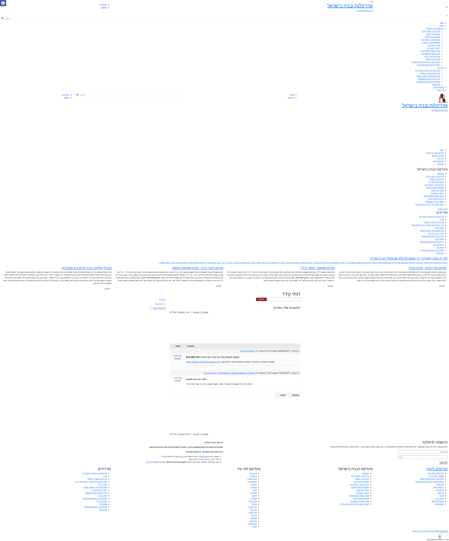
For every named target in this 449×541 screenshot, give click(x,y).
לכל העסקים (443, 209)
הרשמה (104, 7)
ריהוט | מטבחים (433, 48)
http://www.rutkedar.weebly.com (203, 361)
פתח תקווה (252, 479)
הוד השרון (253, 507)
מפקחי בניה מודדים (432, 37)
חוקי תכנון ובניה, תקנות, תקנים (428, 76)
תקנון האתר (439, 504)
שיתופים (440, 164)
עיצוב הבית (439, 239)
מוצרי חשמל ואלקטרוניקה (430, 51)
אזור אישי (440, 484)
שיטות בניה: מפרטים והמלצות (428, 81)
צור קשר (440, 90)
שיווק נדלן (440, 247)
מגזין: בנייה (439, 498)
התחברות (103, 4)
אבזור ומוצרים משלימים (431, 53)
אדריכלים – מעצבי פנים (431, 31)
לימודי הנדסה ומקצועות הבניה (428, 65)
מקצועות (440, 173)
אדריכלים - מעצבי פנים (435, 176)
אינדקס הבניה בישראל (435, 28)
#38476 (295, 351)
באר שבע (253, 512)
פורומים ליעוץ (438, 87)
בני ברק (254, 509)
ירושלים (254, 476)
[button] (3, 3)
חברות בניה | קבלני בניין (430, 39)
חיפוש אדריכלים (247, 350)
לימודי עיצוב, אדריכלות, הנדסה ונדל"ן (425, 62)
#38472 (295, 373)
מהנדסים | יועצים (433, 34)
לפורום (442, 286)
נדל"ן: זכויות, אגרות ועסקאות (429, 79)
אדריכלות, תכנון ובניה (435, 473)
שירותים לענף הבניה (432, 56)
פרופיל (162, 299)
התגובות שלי (159, 308)
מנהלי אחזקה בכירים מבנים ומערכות (429, 481)
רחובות (254, 484)
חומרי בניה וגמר (433, 45)
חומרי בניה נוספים (433, 59)
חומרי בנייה (439, 228)
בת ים (254, 515)
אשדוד (254, 498)
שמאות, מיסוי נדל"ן (436, 476)
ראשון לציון (252, 481)
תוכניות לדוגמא (438, 155)
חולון (255, 490)
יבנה (255, 526)
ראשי (442, 23)
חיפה (255, 495)
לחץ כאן (207, 459)
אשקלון (254, 518)
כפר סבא (253, 501)
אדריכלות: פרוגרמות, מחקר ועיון (427, 70)
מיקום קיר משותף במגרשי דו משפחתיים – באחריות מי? (229, 373)
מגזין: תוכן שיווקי (437, 501)
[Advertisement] (224, 131)
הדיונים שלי (159, 304)
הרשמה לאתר (438, 487)
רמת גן (254, 487)
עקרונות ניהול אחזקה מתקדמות (432, 242)
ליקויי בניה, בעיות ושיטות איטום (432, 479)
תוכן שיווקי (436, 84)
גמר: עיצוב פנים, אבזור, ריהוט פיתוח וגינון (428, 225)
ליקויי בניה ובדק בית (436, 233)
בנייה (442, 219)
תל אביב (253, 473)
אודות (441, 25)
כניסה (181, 456)
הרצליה (254, 493)
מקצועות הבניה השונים (431, 42)
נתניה (254, 504)
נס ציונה (253, 521)
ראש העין (253, 523)
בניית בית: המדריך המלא (430, 73)
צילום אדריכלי (438, 244)
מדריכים (440, 67)
